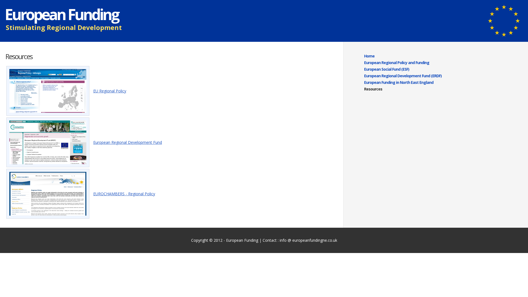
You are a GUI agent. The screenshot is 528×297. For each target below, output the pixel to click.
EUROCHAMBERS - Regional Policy (124, 193)
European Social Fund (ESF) (386, 69)
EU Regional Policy (109, 91)
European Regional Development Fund (127, 142)
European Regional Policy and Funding (396, 62)
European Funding (242, 240)
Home (369, 56)
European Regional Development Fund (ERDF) (403, 75)
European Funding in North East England (398, 82)
